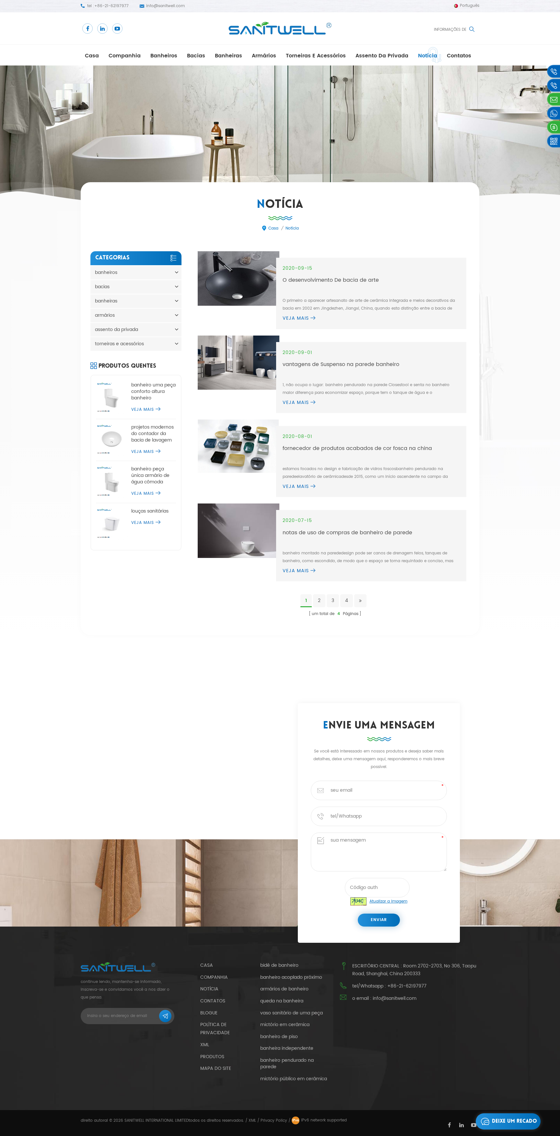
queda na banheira (281, 1001)
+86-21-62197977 (111, 6)
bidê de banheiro (279, 965)
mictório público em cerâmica (293, 1079)
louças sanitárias (150, 511)
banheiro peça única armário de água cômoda (150, 475)
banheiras (228, 56)
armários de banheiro (284, 989)
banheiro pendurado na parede (287, 1063)
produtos (212, 1056)
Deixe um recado (514, 1121)
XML (252, 1121)
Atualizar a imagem (388, 901)
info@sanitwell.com (165, 6)
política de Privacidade (215, 1028)
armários (264, 56)
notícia (427, 56)
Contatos (459, 56)
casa (92, 56)
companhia (125, 56)
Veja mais (296, 318)
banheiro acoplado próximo (291, 977)
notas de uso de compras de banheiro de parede (347, 532)
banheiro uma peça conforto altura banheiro (153, 391)
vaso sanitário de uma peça (291, 1013)
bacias (196, 56)
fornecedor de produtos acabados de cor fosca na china (357, 448)
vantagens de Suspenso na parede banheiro (341, 364)
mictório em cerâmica (284, 1025)
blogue (208, 1013)
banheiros (163, 56)
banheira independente (286, 1048)
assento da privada (382, 56)
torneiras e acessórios (316, 56)
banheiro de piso (279, 1037)
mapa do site (215, 1068)
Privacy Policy (274, 1121)
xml (204, 1044)
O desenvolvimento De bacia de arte (331, 280)
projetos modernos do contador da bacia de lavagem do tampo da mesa (152, 434)
